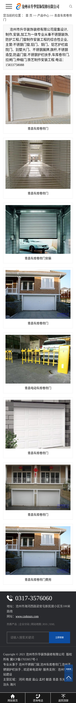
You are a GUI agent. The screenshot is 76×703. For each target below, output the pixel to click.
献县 (49, 679)
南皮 (28, 679)
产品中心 (43, 15)
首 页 (29, 15)
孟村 (42, 679)
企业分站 (24, 624)
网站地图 (36, 624)
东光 (62, 679)
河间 (22, 679)
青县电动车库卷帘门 (38, 388)
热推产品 (12, 624)
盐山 (35, 679)
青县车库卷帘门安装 (38, 258)
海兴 (13, 684)
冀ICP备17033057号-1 (24, 659)
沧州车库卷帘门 (50, 664)
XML (52, 624)
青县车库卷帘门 (38, 128)
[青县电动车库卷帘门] (38, 359)
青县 (55, 679)
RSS (45, 624)
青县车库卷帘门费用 (38, 579)
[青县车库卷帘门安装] (38, 229)
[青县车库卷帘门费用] (38, 550)
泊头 (6, 684)
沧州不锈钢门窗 (29, 664)
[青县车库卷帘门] (38, 99)
